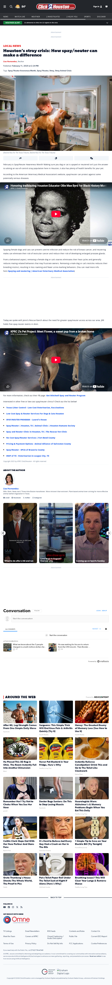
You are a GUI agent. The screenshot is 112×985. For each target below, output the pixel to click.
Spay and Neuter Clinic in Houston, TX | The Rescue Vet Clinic (36, 431)
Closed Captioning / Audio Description (55, 937)
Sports (87, 16)
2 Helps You (72, 16)
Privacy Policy (30, 944)
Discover (101, 16)
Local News (12, 46)
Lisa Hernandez (10, 62)
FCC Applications (76, 944)
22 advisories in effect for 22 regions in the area (41, 23)
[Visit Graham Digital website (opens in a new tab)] (63, 972)
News (5, 16)
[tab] (10, 629)
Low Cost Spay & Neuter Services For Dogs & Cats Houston (35, 413)
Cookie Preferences (99, 944)
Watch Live (20, 16)
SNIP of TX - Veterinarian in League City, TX (27, 456)
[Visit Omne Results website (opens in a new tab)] (56, 920)
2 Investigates (53, 16)
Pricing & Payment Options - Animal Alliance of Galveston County (38, 443)
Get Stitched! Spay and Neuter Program (65, 395)
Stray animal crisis (63, 71)
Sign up (104, 610)
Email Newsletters (32, 931)
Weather (36, 16)
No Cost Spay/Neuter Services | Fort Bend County (30, 437)
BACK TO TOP (56, 897)
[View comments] (91, 158)
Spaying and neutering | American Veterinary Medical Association (41, 271)
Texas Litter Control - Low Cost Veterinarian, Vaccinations (35, 407)
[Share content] (20, 158)
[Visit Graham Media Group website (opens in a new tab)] (48, 972)
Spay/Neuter (42, 71)
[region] (56, 636)
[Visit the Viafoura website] (103, 661)
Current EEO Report (99, 936)
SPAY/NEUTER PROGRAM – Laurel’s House (26, 419)
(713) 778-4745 (37, 950)
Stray (51, 71)
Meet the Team (9, 936)
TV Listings (7, 931)
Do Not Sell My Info (55, 944)
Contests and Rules (77, 931)
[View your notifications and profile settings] (106, 629)
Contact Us (95, 931)
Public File (73, 936)
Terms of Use (8, 944)
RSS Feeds (51, 931)
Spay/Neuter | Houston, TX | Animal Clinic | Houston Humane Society (40, 425)
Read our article (95, 956)
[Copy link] (56, 158)
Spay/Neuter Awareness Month (22, 71)
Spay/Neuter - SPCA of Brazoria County (25, 449)
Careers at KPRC (31, 936)
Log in (98, 610)
